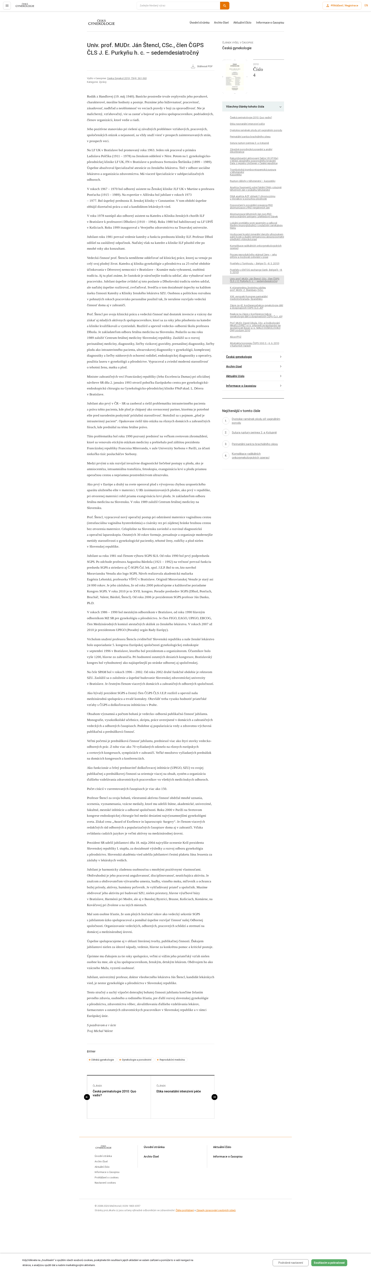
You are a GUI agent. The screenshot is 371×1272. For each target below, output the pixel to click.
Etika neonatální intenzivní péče (179, 1091)
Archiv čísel (221, 22)
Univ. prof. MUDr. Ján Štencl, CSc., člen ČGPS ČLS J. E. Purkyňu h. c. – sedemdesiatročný (254, 280)
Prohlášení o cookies (107, 1178)
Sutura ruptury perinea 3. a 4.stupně (249, 143)
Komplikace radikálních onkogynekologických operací (256, 247)
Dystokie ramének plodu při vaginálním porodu (256, 130)
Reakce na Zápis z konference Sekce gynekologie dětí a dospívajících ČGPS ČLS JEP (256, 315)
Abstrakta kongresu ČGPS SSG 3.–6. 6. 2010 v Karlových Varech (254, 344)
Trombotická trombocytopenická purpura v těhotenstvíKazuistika (253, 172)
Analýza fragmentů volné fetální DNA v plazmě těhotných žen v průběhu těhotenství (256, 188)
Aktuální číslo (242, 22)
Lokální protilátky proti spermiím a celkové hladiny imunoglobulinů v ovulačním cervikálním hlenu (256, 225)
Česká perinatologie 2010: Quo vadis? (114, 1093)
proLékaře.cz (22, 7)
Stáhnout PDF (205, 66)
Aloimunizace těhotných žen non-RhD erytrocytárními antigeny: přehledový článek (254, 215)
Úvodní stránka (199, 22)
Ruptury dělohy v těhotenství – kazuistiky (252, 181)
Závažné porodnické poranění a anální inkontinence (251, 150)
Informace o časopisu (270, 22)
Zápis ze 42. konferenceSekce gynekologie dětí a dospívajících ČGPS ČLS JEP (256, 306)
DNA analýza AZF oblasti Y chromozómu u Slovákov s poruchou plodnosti (252, 197)
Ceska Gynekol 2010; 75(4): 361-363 (127, 78)
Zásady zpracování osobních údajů (216, 1210)
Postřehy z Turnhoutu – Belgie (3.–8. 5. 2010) (254, 263)
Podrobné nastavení (290, 1262)
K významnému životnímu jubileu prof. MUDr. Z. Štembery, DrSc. (248, 289)
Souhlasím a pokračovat (329, 1262)
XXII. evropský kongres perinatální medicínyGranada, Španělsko (249, 297)
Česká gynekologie (239, 357)
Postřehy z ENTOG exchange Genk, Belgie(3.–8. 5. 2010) (256, 271)
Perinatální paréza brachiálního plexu (250, 136)
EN (366, 5)
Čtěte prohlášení (185, 1210)
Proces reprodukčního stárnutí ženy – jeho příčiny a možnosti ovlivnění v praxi (253, 256)
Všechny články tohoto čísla (245, 106)
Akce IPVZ (235, 337)
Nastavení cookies (105, 1183)
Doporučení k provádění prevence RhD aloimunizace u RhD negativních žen (251, 206)
